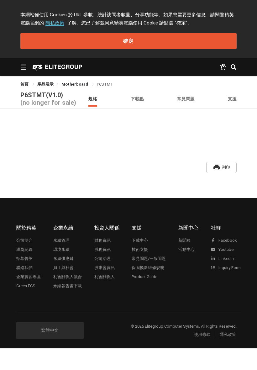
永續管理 (61, 240)
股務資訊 (102, 249)
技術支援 (140, 249)
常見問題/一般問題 (149, 258)
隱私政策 (54, 23)
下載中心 (140, 240)
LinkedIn (226, 258)
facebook (227, 240)
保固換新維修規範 (148, 267)
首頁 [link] (24, 84)
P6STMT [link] (105, 84)
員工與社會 (63, 267)
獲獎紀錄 (24, 249)
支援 (232, 99)
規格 (92, 99)
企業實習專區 (28, 276)
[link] (45, 84)
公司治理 (102, 258)
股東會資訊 (104, 267)
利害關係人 (104, 276)
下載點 (137, 99)
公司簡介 (24, 240)
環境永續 (61, 249)
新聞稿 (184, 240)
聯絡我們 (24, 267)
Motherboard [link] (75, 84)
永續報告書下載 (67, 285)
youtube (225, 249)
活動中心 (186, 249)
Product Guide (144, 276)
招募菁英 (24, 258)
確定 (128, 41)
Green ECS (25, 285)
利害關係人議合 (67, 276)
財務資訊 (102, 240)
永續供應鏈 (63, 258)
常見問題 (186, 99)
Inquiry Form (229, 267)
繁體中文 (50, 330)
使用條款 (202, 334)
